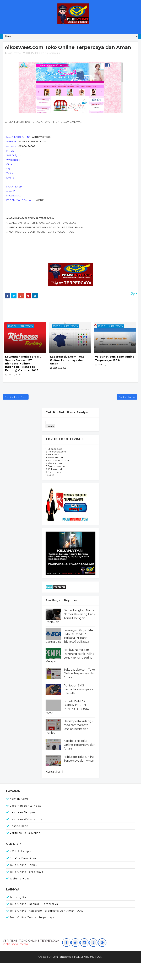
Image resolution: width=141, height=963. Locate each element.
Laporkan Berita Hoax (25, 805)
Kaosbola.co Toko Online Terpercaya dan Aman (79, 744)
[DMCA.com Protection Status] (56, 586)
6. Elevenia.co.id (54, 463)
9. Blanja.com (53, 471)
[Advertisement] (66, 309)
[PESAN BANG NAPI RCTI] (70, 552)
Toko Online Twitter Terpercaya (32, 917)
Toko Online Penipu (24, 865)
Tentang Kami (20, 897)
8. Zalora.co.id (54, 469)
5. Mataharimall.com (57, 460)
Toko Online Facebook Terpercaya (34, 903)
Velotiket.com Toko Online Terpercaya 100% (115, 358)
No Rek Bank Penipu (25, 858)
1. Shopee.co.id (54, 448)
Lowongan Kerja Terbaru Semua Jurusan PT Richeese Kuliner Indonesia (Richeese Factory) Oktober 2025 (23, 363)
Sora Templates (62, 956)
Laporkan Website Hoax (27, 819)
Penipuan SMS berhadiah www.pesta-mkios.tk (79, 689)
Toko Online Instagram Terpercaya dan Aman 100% (46, 910)
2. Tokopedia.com (56, 451)
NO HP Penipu (20, 851)
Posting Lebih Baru (15, 397)
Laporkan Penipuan (23, 812)
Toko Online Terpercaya (48, 53)
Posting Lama (127, 397)
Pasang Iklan (19, 826)
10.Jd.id (50, 474)
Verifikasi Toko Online (25, 832)
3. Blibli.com (52, 454)
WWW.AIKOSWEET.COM (32, 141)
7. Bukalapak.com (56, 466)
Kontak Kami (54, 771)
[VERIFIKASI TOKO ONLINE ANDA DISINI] (67, 503)
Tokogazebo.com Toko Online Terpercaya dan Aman (79, 673)
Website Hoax (20, 878)
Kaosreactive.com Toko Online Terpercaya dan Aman (67, 360)
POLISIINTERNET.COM (88, 956)
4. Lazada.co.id (54, 457)
